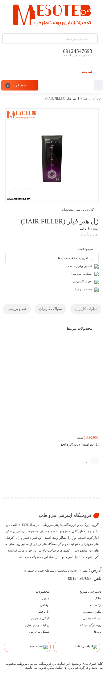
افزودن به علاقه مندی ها (73, 257)
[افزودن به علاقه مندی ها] (87, 461)
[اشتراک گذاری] (26, 193)
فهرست (87, 71)
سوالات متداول (92, 618)
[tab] (85, 309)
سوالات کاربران (50, 309)
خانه (98, 98)
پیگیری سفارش (92, 611)
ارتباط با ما (95, 605)
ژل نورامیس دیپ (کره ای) (80, 444)
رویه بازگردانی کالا (90, 625)
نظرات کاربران (86, 309)
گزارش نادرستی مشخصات (77, 209)
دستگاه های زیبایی (38, 631)
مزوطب (47, 525)
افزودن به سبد (95, 461)
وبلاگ (98, 598)
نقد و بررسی (17, 309)
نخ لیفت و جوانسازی (37, 625)
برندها (97, 631)
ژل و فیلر (88, 98)
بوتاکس (44, 605)
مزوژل (45, 598)
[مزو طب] (52, 16)
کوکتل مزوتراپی (39, 618)
